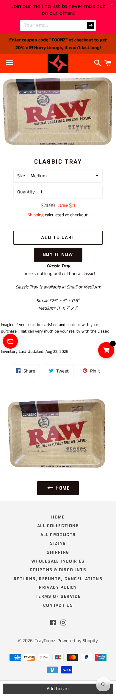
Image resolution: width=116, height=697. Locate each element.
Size (21, 176)
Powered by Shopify (77, 640)
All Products (58, 535)
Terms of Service (58, 596)
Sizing (58, 543)
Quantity (26, 192)
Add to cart (58, 688)
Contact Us (58, 605)
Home (58, 517)
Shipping (36, 215)
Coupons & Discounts (58, 570)
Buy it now (58, 254)
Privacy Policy (58, 587)
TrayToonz (45, 640)
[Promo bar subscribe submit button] (90, 25)
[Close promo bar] (112, 3)
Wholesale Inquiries (58, 561)
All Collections (58, 526)
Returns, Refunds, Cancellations (58, 579)
